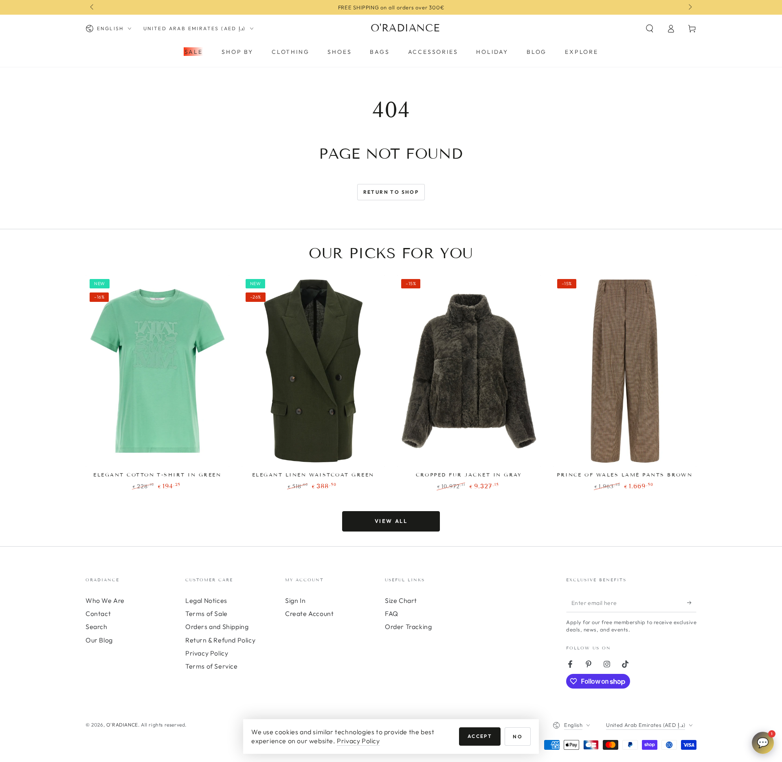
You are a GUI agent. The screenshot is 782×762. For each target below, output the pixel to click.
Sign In (295, 600)
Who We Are (105, 600)
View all (391, 521)
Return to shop (391, 192)
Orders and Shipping (216, 626)
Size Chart (401, 600)
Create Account (309, 613)
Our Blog (99, 640)
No (518, 736)
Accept (480, 736)
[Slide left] (92, 7)
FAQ (391, 613)
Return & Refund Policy (220, 640)
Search (97, 626)
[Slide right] (689, 7)
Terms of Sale (206, 613)
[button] (649, 29)
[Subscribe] (691, 603)
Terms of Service (211, 666)
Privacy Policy (206, 653)
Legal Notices (206, 600)
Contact (98, 613)
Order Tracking (408, 626)
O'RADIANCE (122, 725)
